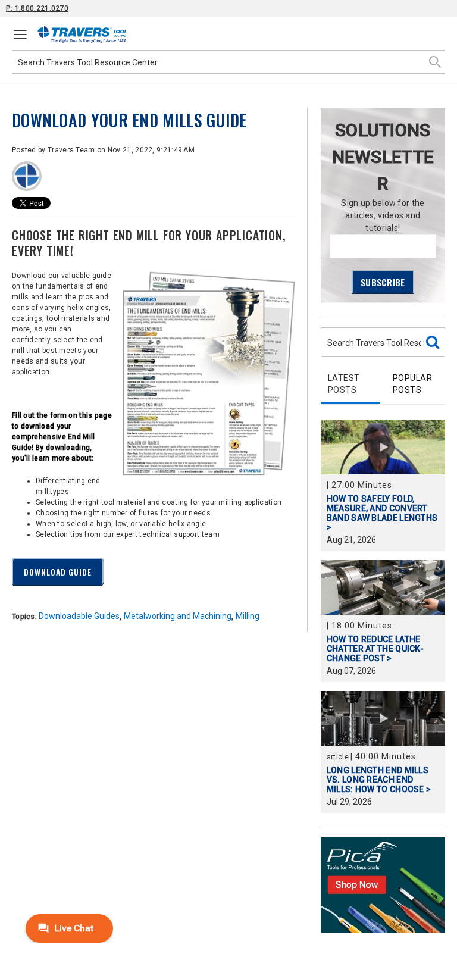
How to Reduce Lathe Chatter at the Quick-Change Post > (375, 648)
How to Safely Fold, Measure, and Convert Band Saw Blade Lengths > (382, 513)
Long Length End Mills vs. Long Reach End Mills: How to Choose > (379, 779)
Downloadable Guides (79, 616)
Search (435, 62)
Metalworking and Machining (177, 616)
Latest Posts (344, 384)
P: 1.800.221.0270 (37, 8)
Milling (247, 616)
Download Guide (58, 571)
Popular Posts (413, 384)
